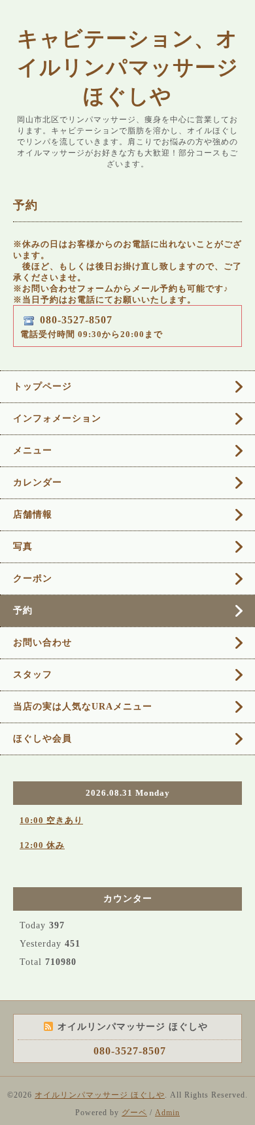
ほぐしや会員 (42, 738)
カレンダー (37, 482)
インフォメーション (57, 418)
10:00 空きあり (51, 820)
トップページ (42, 386)
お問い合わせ (42, 642)
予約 (23, 610)
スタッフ (32, 674)
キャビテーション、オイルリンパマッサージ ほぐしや (128, 67)
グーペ (134, 1112)
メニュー (32, 450)
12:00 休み (42, 845)
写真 (23, 546)
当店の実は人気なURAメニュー (82, 706)
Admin (167, 1112)
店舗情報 (32, 514)
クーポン (32, 578)
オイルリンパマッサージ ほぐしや (100, 1095)
